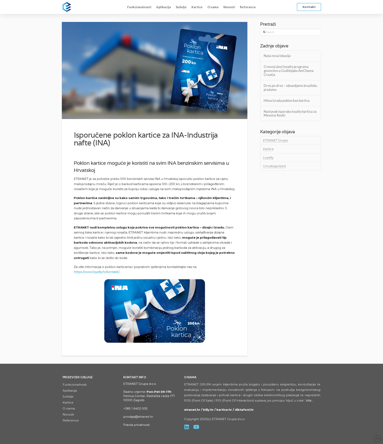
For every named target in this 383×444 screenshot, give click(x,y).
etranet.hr (192, 410)
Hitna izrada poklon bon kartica (287, 101)
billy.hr (208, 410)
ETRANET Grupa (275, 140)
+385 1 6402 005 (135, 408)
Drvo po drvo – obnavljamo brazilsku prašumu (290, 88)
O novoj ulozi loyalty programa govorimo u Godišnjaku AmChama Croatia (289, 71)
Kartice (268, 149)
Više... (309, 400)
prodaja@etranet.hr (138, 417)
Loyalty (268, 157)
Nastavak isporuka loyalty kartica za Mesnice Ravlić (290, 114)
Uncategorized (274, 166)
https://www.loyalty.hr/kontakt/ (96, 272)
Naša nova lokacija (277, 56)
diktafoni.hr (245, 410)
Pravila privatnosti (136, 425)
